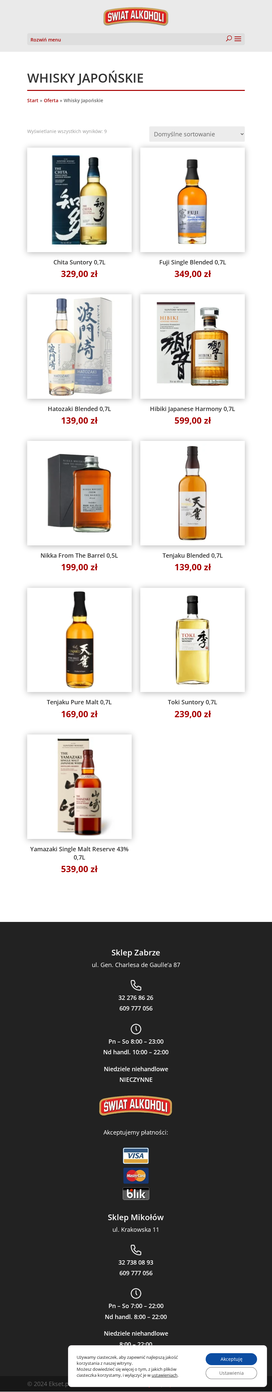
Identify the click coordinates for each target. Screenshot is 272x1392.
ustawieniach (164, 1375)
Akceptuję (231, 1359)
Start (32, 100)
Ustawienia (231, 1373)
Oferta (51, 100)
